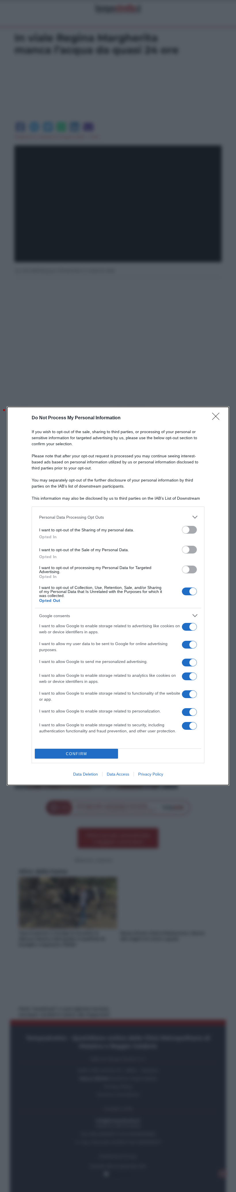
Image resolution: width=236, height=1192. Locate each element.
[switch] (189, 530)
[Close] (217, 418)
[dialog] (118, 596)
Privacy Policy (150, 774)
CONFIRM (76, 754)
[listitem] (118, 517)
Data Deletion (85, 774)
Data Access (118, 774)
